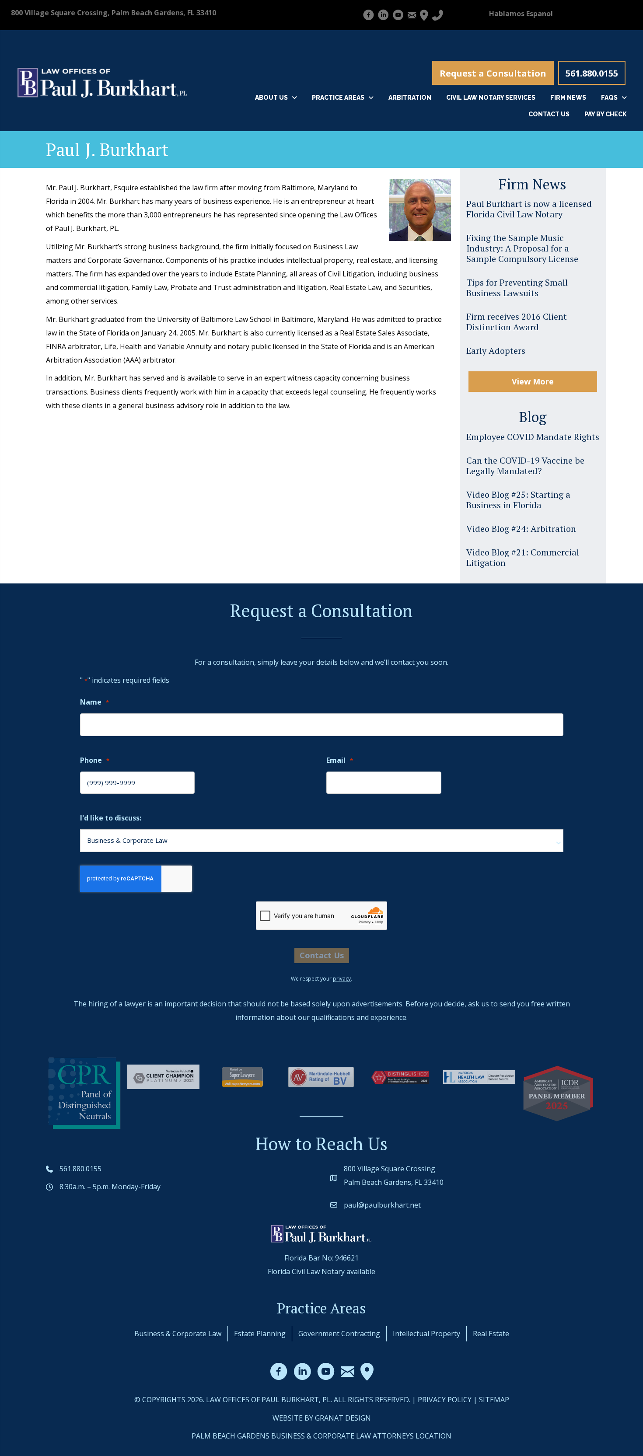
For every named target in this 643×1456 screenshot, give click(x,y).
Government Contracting (339, 1333)
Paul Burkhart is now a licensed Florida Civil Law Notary (529, 209)
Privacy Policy (445, 1399)
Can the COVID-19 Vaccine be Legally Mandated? (525, 465)
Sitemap (494, 1399)
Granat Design (343, 1418)
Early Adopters (495, 350)
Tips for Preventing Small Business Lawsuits (517, 287)
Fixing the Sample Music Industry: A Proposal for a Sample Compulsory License (522, 248)
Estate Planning (260, 1333)
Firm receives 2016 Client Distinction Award (516, 322)
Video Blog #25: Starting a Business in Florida (518, 500)
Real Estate (491, 1333)
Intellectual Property (426, 1333)
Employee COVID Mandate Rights (532, 437)
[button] (493, 73)
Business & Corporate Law (177, 1333)
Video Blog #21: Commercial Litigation (522, 557)
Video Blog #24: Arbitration (521, 528)
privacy (342, 978)
